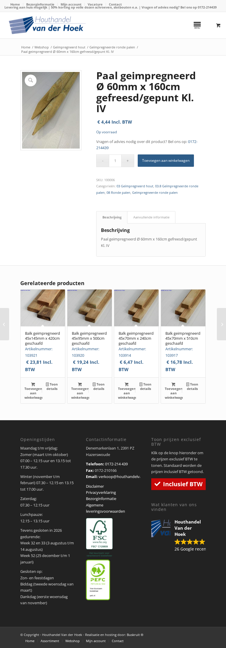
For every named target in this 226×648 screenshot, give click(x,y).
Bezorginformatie (40, 4)
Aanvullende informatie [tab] (151, 217)
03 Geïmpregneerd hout (135, 186)
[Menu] (197, 25)
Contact (115, 4)
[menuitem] (15, 4)
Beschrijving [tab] (112, 217)
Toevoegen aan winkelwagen (166, 160)
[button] (178, 536)
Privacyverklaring (101, 492)
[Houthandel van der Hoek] (47, 25)
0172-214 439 (116, 464)
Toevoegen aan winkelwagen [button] (33, 393)
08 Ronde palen (118, 192)
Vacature (95, 4)
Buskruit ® (135, 634)
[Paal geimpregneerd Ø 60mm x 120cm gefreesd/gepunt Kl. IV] (4, 324)
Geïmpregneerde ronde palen (155, 192)
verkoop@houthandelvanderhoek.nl (131, 476)
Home (15, 4)
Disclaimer (95, 486)
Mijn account (71, 4)
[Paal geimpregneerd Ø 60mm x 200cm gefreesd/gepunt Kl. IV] (221, 324)
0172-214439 (207, 7)
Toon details (52, 386)
